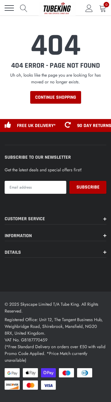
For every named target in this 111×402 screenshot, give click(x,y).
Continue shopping (55, 97)
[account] (89, 8)
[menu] (9, 8)
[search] (23, 8)
